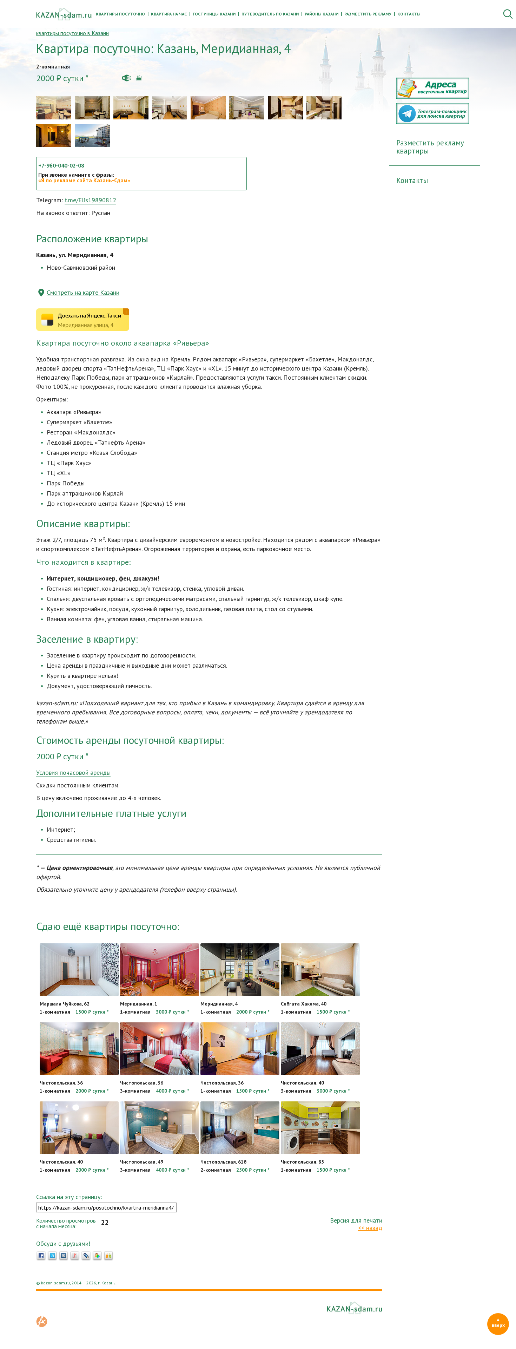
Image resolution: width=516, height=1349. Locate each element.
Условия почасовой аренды (73, 772)
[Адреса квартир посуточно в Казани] (432, 96)
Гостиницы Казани (214, 14)
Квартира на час (169, 14)
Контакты (409, 14)
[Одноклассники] (108, 1256)
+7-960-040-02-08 (61, 165)
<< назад (370, 1228)
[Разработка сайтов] (41, 1325)
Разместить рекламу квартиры (430, 147)
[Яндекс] (75, 1256)
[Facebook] (41, 1256)
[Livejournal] (86, 1256)
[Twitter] (52, 1256)
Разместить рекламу (367, 14)
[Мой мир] (97, 1256)
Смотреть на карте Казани (83, 292)
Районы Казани (321, 14)
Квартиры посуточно (120, 14)
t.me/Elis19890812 (90, 200)
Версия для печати (356, 1220)
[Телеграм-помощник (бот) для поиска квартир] (432, 121)
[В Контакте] (63, 1256)
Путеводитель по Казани (270, 14)
